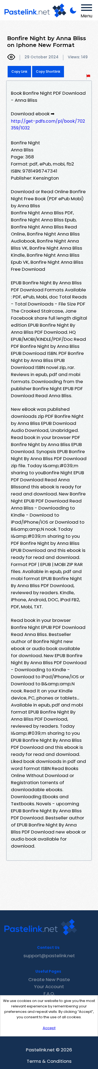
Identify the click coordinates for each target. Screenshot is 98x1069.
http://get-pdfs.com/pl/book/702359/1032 (48, 124)
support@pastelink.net (49, 955)
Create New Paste (49, 979)
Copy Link (19, 71)
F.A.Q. (49, 993)
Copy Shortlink (48, 71)
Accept (49, 1027)
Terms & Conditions (49, 1061)
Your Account (49, 986)
